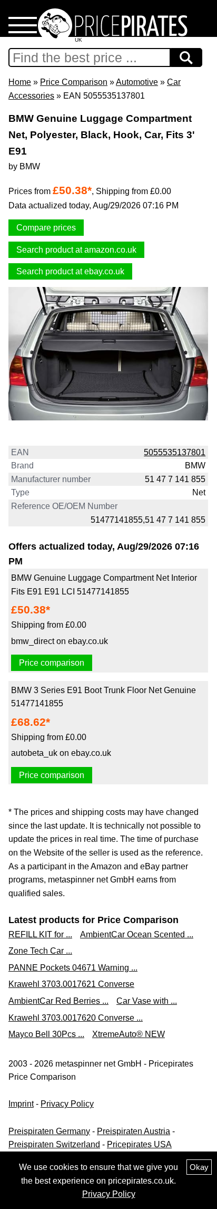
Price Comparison (73, 82)
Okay (199, 1167)
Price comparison (51, 662)
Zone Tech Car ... (40, 950)
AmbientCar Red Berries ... (58, 1000)
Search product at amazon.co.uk (76, 249)
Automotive (137, 82)
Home (19, 82)
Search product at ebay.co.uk (70, 271)
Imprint (21, 1103)
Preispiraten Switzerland (54, 1144)
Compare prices (46, 227)
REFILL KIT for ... (40, 934)
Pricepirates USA (139, 1144)
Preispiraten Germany (49, 1131)
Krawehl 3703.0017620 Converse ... (75, 1017)
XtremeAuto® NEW (128, 1034)
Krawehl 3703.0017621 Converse (71, 984)
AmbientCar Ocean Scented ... (136, 934)
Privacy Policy (67, 1103)
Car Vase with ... (146, 1000)
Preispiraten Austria (133, 1131)
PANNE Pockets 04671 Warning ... (72, 967)
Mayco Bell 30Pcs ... (46, 1034)
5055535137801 (174, 452)
